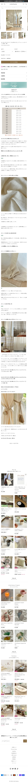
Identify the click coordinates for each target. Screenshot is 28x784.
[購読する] (25, 741)
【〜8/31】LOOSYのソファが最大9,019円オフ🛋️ (14, 1)
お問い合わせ (14, 755)
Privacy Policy (14, 749)
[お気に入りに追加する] (22, 29)
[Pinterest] (15, 768)
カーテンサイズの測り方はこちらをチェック (10, 138)
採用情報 (14, 757)
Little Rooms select (5, 45)
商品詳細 (3, 72)
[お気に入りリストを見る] (23, 4)
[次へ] (26, 35)
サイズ (16, 49)
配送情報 (3, 79)
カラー (2, 49)
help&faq (14, 751)
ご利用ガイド (14, 747)
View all (14, 578)
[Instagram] (10, 768)
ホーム (2, 7)
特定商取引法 (14, 753)
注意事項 (3, 75)
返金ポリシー (14, 761)
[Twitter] (13, 768)
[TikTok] (17, 768)
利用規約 (14, 759)
